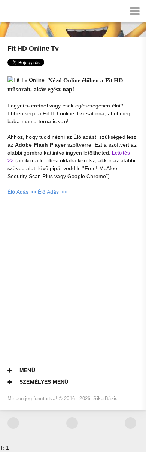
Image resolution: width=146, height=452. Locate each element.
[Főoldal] (11, 11)
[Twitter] (13, 423)
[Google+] (130, 423)
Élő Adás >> (21, 192)
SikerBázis (105, 398)
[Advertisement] (73, 276)
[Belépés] (33, 11)
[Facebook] (72, 423)
